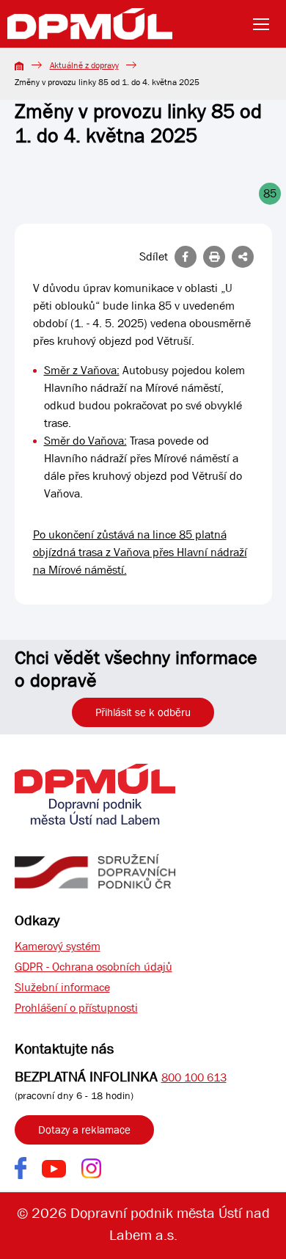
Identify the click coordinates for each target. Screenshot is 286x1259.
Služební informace (62, 987)
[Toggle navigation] (265, 24)
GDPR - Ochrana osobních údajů (93, 966)
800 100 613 (194, 1077)
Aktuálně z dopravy (84, 65)
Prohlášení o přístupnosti (76, 1007)
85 (269, 193)
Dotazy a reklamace (84, 1130)
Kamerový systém (57, 946)
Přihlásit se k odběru (143, 712)
